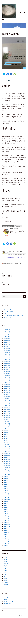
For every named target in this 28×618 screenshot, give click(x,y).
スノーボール (7, 309)
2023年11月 (7, 373)
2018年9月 (7, 503)
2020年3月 (7, 465)
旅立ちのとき (7, 317)
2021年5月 (7, 436)
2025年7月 (7, 342)
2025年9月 (7, 340)
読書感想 (6, 584)
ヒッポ (5, 559)
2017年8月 (6, 530)
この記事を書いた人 (8, 226)
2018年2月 (7, 518)
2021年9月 (7, 428)
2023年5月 (7, 386)
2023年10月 (7, 376)
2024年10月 (7, 350)
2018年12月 (7, 497)
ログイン (6, 597)
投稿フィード (7, 599)
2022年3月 (7, 415)
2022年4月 (7, 413)
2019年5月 (7, 486)
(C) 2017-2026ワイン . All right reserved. (15, 615)
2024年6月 (7, 359)
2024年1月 (7, 369)
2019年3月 (7, 491)
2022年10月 (7, 401)
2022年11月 (7, 399)
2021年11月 (7, 424)
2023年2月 (7, 392)
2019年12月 (7, 472)
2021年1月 (6, 445)
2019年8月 (7, 480)
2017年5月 (6, 537)
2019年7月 (6, 482)
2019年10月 (7, 476)
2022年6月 (7, 409)
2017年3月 (6, 541)
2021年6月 (7, 434)
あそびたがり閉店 (8, 311)
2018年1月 (6, 520)
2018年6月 (7, 509)
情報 (3, 265)
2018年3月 (7, 516)
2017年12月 (7, 522)
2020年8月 (7, 455)
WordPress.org (8, 603)
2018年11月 (7, 499)
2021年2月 (7, 442)
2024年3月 (7, 365)
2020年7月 (7, 457)
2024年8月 (7, 355)
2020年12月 (7, 447)
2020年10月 (7, 451)
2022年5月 (7, 411)
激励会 (5, 580)
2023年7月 (7, 382)
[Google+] (7, 235)
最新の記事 (18, 226)
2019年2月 (7, 493)
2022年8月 (7, 405)
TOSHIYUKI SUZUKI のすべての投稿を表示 (16, 257)
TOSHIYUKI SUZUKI (9, 263)
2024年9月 (7, 353)
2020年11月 (7, 449)
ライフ (24, 263)
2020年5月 (7, 461)
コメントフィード (8, 601)
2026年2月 (7, 332)
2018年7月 (6, 507)
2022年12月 (7, 396)
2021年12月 (7, 422)
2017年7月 (6, 532)
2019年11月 (7, 474)
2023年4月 (7, 388)
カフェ (5, 557)
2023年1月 (7, 394)
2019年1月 (6, 495)
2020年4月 (7, 463)
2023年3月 (7, 390)
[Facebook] (5, 235)
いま (5, 313)
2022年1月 (7, 419)
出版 (5, 572)
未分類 (5, 578)
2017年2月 (6, 543)
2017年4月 (6, 539)
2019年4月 (7, 488)
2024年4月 (7, 363)
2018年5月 (7, 511)
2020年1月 (7, 470)
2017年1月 (6, 545)
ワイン (5, 20)
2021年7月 (6, 432)
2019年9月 (7, 478)
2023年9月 (7, 378)
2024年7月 (7, 357)
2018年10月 (7, 501)
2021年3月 (7, 440)
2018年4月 (7, 514)
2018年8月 (7, 505)
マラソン (6, 564)
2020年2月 (7, 468)
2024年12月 (7, 348)
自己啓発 (6, 265)
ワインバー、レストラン (10, 570)
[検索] (24, 296)
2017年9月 (6, 528)
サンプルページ (6, 610)
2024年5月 (7, 361)
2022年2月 (7, 417)
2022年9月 (7, 403)
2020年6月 (7, 459)
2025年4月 (7, 344)
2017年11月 (7, 524)
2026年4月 (7, 330)
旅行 (5, 576)
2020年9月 (7, 453)
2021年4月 (7, 438)
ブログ (5, 561)
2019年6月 (7, 484)
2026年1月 (7, 334)
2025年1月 (7, 346)
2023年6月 (7, 384)
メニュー (22, 12)
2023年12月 (7, 371)
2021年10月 (7, 426)
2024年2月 (7, 367)
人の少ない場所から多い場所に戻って (14, 315)
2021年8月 (7, 430)
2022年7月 (7, 407)
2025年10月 (7, 338)
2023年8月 (7, 380)
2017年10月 (7, 526)
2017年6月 (6, 534)
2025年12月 (7, 336)
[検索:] (12, 296)
